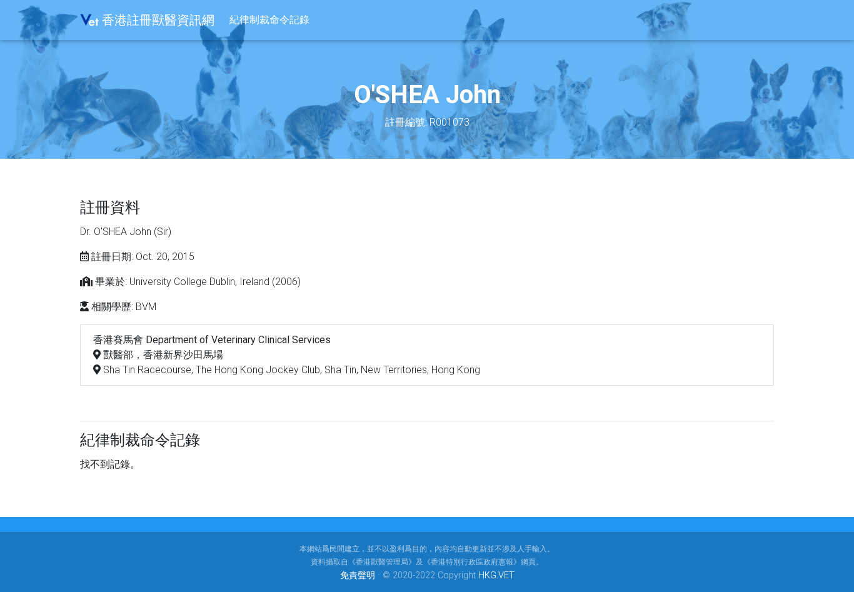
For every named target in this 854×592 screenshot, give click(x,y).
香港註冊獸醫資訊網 (156, 20)
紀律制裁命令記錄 (269, 20)
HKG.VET (496, 575)
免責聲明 (357, 575)
